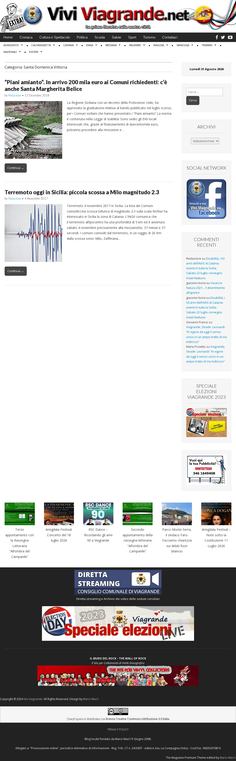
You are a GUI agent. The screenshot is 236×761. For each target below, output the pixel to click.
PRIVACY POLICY (118, 729)
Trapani (207, 45)
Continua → (15, 168)
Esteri (33, 52)
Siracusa (183, 45)
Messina (111, 45)
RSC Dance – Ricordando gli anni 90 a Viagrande (98, 534)
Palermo (135, 45)
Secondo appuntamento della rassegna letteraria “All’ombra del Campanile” (138, 540)
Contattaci (169, 37)
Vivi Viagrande (33, 699)
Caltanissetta (41, 45)
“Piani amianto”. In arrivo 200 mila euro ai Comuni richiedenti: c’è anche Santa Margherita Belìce (86, 85)
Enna (89, 45)
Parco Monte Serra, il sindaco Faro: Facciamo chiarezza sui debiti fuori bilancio (177, 540)
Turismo (149, 37)
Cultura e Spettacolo (54, 37)
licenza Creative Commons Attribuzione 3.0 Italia (137, 719)
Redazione (14, 95)
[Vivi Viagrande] (118, 16)
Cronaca (26, 37)
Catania (68, 45)
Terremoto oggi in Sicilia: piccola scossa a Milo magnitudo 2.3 (82, 192)
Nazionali (10, 52)
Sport (132, 37)
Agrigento (11, 45)
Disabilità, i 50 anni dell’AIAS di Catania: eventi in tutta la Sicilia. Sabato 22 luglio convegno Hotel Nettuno (205, 268)
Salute (116, 37)
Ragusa (158, 45)
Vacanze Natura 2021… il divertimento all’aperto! (205, 288)
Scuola (99, 37)
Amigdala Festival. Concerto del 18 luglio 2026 (59, 534)
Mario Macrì (91, 699)
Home (8, 37)
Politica (82, 37)
